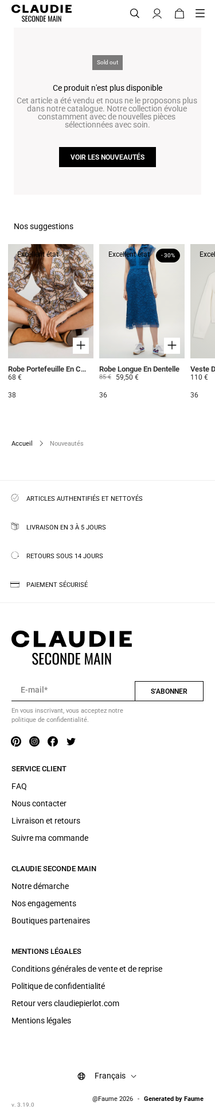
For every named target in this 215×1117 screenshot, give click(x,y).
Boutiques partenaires (50, 920)
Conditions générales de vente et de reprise (86, 968)
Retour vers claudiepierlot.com (65, 1003)
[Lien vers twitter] (71, 742)
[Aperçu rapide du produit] (81, 346)
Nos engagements (43, 903)
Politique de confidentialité (58, 986)
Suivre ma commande (49, 837)
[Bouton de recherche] (135, 14)
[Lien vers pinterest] (16, 742)
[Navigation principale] (203, 14)
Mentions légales (41, 1020)
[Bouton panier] (179, 14)
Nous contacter (39, 803)
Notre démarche (40, 886)
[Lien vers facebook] (52, 742)
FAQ (19, 786)
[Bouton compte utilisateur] (157, 14)
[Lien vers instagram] (34, 742)
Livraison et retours (45, 820)
